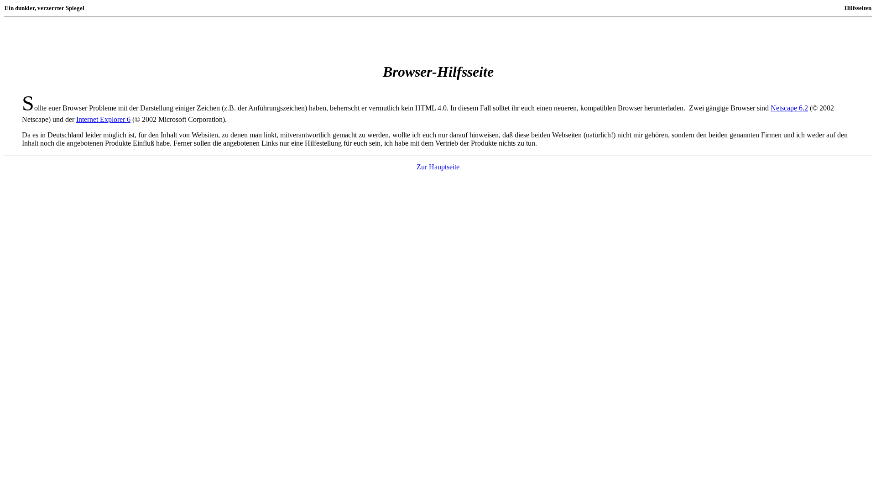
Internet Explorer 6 (103, 119)
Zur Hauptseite (438, 167)
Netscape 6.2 (789, 108)
